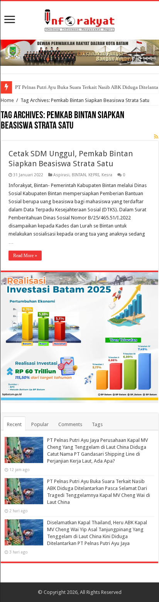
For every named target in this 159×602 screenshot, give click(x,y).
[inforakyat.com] (79, 19)
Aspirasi (61, 174)
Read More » (25, 255)
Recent (14, 424)
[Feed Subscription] (156, 137)
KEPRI (93, 174)
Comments (70, 424)
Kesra (106, 174)
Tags (97, 424)
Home (7, 100)
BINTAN (79, 174)
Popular (40, 424)
